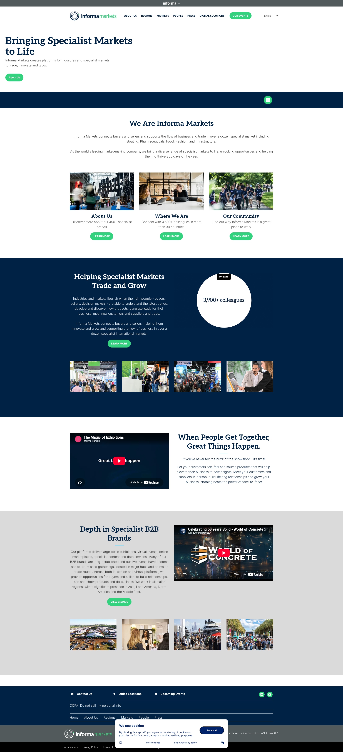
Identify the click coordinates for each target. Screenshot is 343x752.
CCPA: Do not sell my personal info (95, 705)
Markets (163, 15)
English (267, 15)
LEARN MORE (102, 236)
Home (74, 717)
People (178, 15)
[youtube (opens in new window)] (269, 694)
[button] (171, 3)
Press (191, 15)
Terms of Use (110, 747)
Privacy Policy (90, 747)
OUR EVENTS (240, 15)
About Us (130, 15)
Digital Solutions (212, 15)
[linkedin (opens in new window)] (268, 99)
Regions (146, 15)
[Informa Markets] (93, 15)
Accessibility (71, 747)
